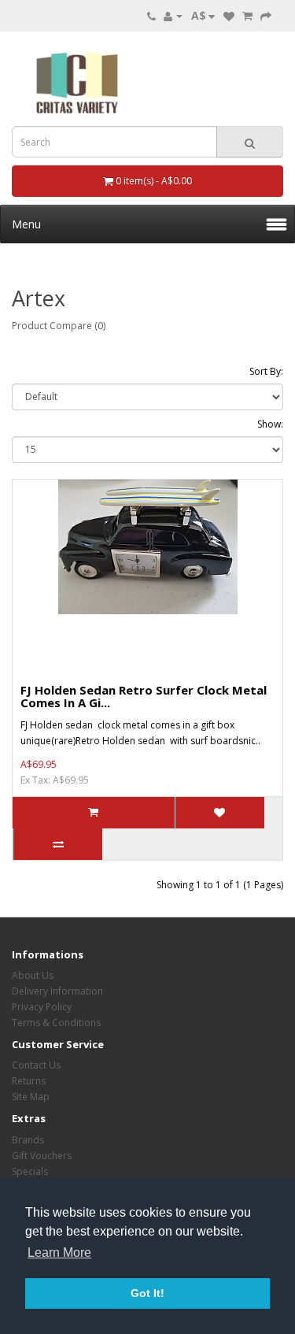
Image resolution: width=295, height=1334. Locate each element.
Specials (30, 1171)
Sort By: (266, 371)
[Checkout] (265, 15)
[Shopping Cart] (247, 15)
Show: (270, 424)
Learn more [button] (59, 1252)
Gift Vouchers (42, 1155)
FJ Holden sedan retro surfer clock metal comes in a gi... (143, 696)
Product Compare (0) (58, 325)
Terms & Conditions (56, 1022)
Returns (29, 1081)
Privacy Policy (42, 1006)
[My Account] (173, 15)
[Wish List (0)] (228, 15)
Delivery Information (57, 991)
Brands (28, 1140)
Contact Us (36, 1065)
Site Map (31, 1096)
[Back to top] (244, 1283)
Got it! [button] (147, 1293)
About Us (32, 975)
